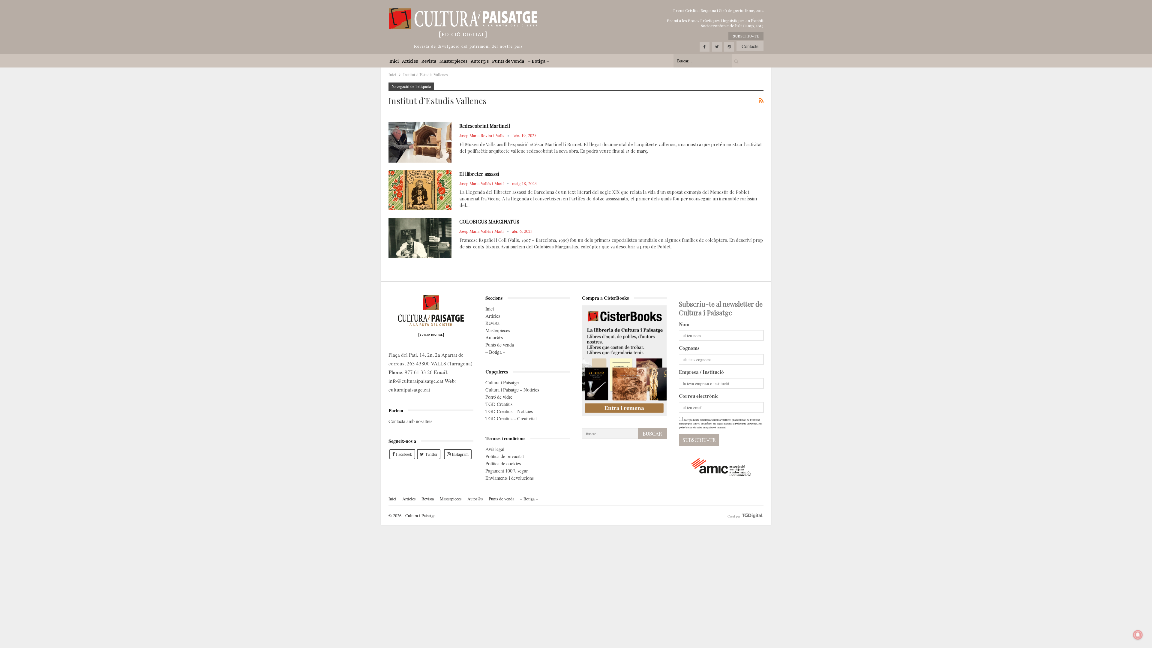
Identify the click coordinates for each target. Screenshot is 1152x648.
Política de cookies (503, 463)
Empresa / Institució (701, 372)
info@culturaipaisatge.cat (415, 380)
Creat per (734, 516)
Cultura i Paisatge (502, 382)
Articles (410, 61)
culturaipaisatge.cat (409, 389)
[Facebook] (705, 47)
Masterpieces (453, 61)
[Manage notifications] (1138, 635)
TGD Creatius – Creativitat (511, 418)
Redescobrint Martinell (484, 126)
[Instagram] (729, 47)
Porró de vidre (498, 397)
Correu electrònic (698, 396)
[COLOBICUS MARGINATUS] (420, 238)
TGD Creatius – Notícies (509, 411)
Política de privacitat (504, 456)
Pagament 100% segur (506, 470)
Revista (428, 61)
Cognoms (689, 348)
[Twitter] (717, 47)
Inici (394, 61)
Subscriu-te (746, 35)
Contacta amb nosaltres (410, 421)
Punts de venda (508, 61)
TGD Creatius (498, 404)
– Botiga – (538, 61)
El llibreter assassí (479, 174)
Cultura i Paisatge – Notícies (512, 389)
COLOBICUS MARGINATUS (489, 221)
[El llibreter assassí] (420, 190)
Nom (684, 324)
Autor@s (480, 61)
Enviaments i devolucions (509, 478)
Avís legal (494, 449)
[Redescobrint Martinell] (420, 142)
